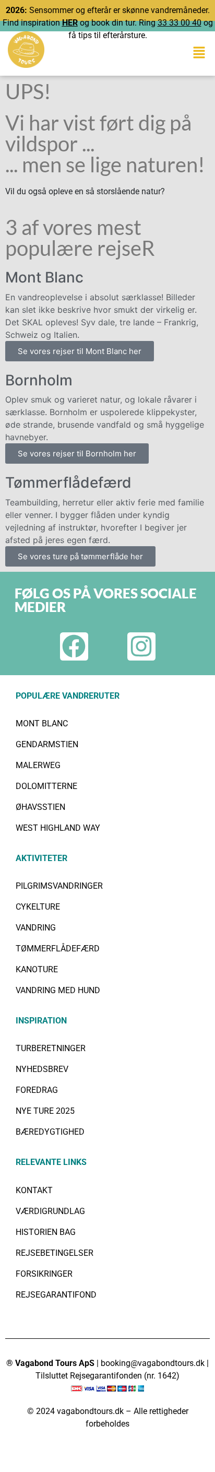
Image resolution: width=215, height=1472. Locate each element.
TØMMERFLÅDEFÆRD (58, 948)
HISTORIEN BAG (46, 1232)
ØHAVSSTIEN (40, 807)
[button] (199, 52)
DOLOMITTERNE (46, 786)
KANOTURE (37, 969)
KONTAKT (34, 1190)
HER (70, 23)
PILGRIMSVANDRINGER (59, 886)
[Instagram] (141, 646)
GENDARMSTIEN (47, 744)
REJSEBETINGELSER (54, 1253)
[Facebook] (74, 646)
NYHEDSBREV (42, 1069)
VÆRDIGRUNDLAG (50, 1211)
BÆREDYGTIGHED (50, 1132)
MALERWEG (38, 765)
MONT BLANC (42, 723)
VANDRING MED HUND (58, 990)
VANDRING (36, 928)
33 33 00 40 (179, 23)
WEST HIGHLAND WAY (58, 828)
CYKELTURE (38, 907)
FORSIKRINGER (44, 1274)
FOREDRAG (37, 1090)
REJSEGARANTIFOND (56, 1295)
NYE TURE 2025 (45, 1111)
